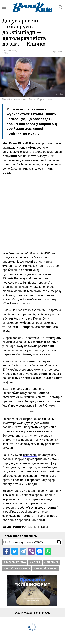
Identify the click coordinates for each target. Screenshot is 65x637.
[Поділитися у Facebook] (6, 551)
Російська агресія (18, 568)
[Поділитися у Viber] (31, 551)
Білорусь (53, 562)
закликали (30, 455)
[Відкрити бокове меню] (4, 7)
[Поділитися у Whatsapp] (48, 551)
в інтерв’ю (9, 299)
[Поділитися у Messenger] (39, 551)
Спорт (36, 562)
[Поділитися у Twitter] (15, 551)
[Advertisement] (32, 213)
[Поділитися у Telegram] (23, 551)
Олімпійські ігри (47, 568)
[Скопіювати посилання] (59, 542)
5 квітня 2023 (9, 50)
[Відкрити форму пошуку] (60, 7)
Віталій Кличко (16, 562)
